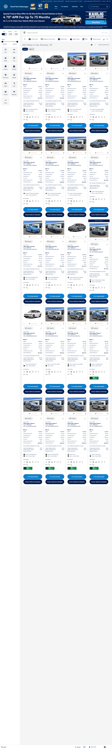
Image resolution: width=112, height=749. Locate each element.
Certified (10, 31)
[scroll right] (107, 39)
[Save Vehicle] (41, 74)
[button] (6, 19)
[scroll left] (24, 39)
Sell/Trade (75, 6)
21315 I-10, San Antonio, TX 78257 (74, 1)
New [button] (56, 7)
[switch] (4, 33)
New (4, 31)
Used (16, 31)
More (81, 7)
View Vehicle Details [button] (32, 130)
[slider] (2, 42)
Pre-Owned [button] (64, 7)
